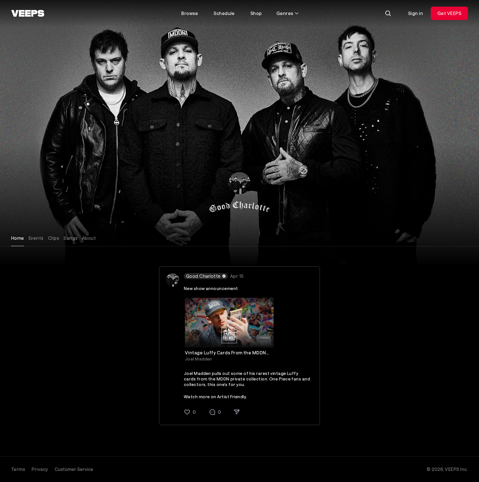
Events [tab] (36, 238)
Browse (189, 13)
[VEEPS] (27, 13)
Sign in (415, 13)
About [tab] (89, 238)
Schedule (224, 13)
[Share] (236, 411)
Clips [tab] (53, 238)
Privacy (40, 469)
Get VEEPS (449, 13)
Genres (284, 13)
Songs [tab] (70, 238)
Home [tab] (17, 238)
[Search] (388, 13)
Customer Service (74, 469)
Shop (256, 13)
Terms (18, 469)
